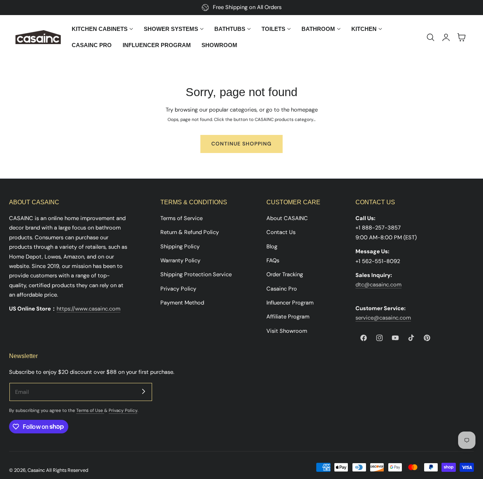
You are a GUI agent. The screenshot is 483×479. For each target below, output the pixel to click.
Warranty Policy (180, 260)
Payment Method (182, 302)
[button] (430, 37)
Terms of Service (181, 218)
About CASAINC (287, 218)
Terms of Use (90, 410)
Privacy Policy (178, 288)
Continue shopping (241, 143)
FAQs (272, 260)
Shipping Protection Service (196, 274)
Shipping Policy (180, 246)
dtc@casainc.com (378, 284)
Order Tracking (284, 274)
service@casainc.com (383, 317)
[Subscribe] (143, 392)
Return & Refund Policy (189, 232)
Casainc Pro (281, 288)
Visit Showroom (286, 331)
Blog (271, 246)
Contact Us (280, 232)
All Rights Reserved (67, 470)
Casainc (36, 470)
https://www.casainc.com (88, 308)
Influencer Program (290, 302)
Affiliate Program (287, 316)
